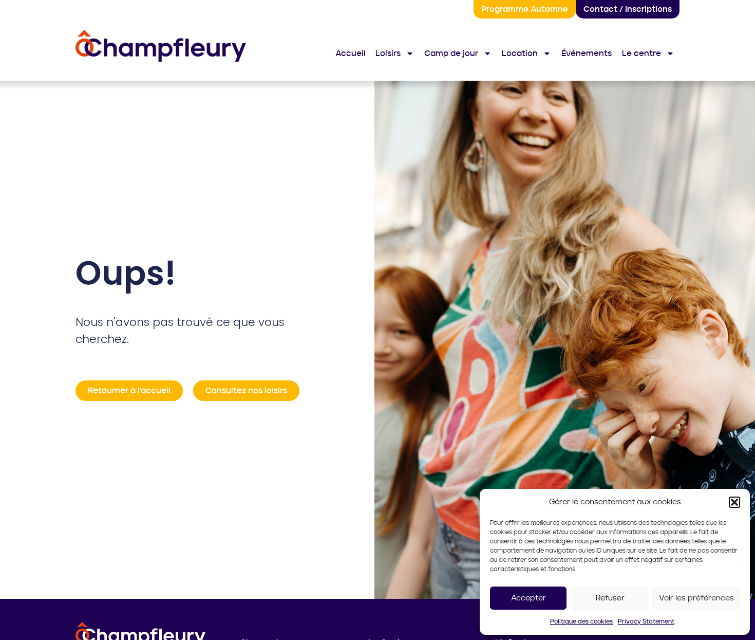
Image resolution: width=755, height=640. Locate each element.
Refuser (610, 598)
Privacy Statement (646, 621)
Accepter (528, 598)
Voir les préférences (696, 598)
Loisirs (388, 53)
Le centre (641, 53)
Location (520, 53)
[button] (734, 502)
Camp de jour (451, 53)
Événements (586, 53)
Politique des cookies (581, 621)
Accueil (350, 53)
